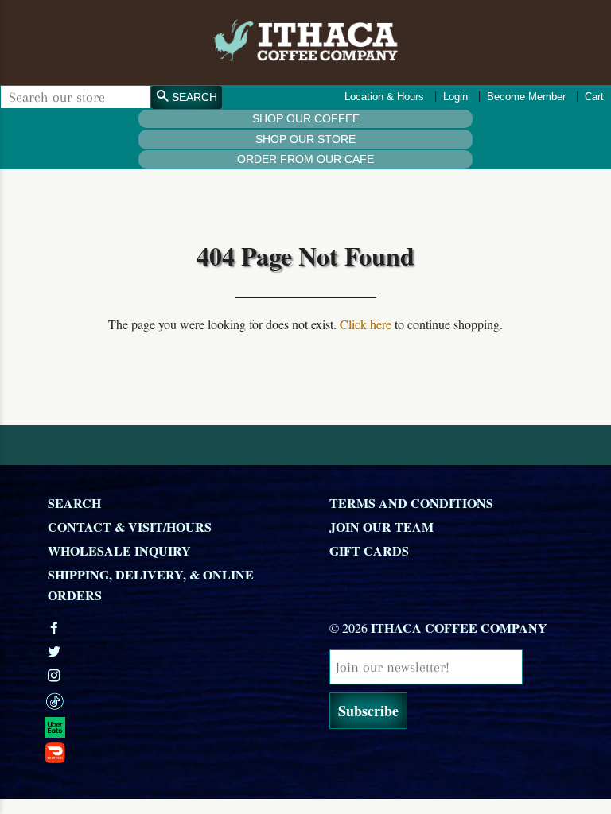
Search (74, 503)
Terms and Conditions (411, 503)
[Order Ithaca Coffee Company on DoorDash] (177, 752)
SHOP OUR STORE (305, 139)
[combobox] (75, 97)
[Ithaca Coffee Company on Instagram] (56, 675)
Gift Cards (369, 550)
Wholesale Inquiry (119, 550)
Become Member (526, 97)
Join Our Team (381, 526)
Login (455, 97)
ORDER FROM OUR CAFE (305, 159)
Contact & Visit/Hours (130, 526)
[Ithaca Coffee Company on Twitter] (56, 651)
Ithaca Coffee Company (459, 627)
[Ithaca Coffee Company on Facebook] (56, 627)
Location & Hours (384, 97)
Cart (594, 97)
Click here (365, 324)
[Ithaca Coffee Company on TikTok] (177, 700)
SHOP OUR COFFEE (306, 118)
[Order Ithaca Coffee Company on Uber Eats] (177, 726)
